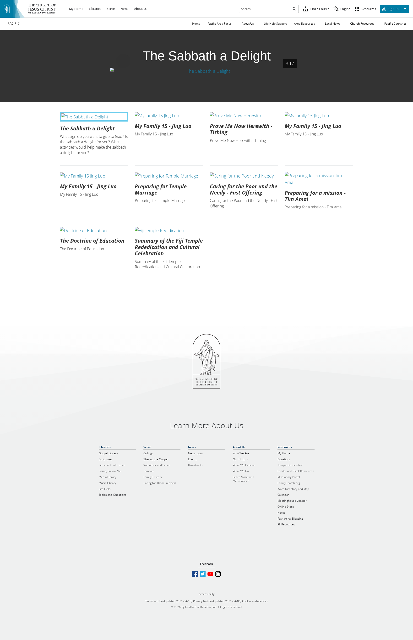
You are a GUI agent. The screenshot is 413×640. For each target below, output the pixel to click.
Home (196, 24)
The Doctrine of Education (92, 240)
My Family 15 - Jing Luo (163, 125)
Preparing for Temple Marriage (161, 189)
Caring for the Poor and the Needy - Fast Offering (243, 189)
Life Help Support (275, 24)
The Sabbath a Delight (87, 128)
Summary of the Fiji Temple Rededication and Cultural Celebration (169, 247)
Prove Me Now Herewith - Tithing (241, 129)
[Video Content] (206, 71)
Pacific (13, 23)
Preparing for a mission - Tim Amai (315, 195)
